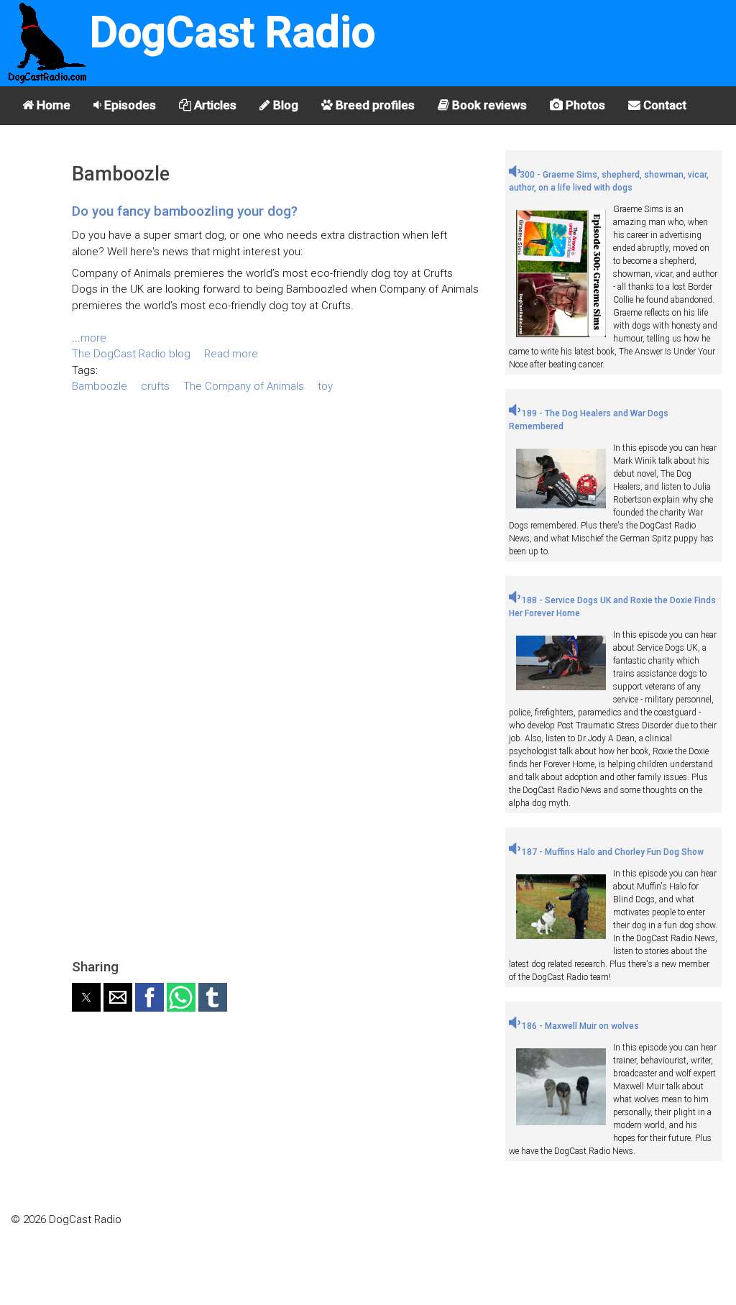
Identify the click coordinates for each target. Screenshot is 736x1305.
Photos (584, 105)
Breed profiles (374, 105)
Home (52, 105)
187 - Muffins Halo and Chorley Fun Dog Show (612, 852)
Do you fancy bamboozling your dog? (185, 211)
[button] (86, 997)
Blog (284, 105)
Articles (213, 105)
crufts (155, 386)
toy (325, 386)
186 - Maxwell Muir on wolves (579, 1026)
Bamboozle (99, 386)
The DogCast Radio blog (131, 353)
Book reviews (488, 105)
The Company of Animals (243, 386)
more (93, 337)
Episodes (128, 105)
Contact (663, 105)
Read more (231, 353)
